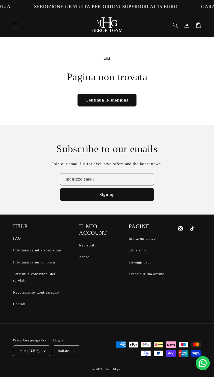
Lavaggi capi (140, 262)
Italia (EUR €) (29, 351)
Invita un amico (142, 238)
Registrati (87, 245)
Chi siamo (137, 250)
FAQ (17, 238)
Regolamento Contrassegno (36, 292)
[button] (15, 25)
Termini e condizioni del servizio (34, 277)
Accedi (85, 257)
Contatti (20, 304)
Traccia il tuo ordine (146, 274)
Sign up (107, 194)
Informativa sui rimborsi (34, 262)
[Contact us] (203, 363)
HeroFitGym (113, 369)
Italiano (64, 351)
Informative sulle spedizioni (37, 250)
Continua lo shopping (107, 100)
